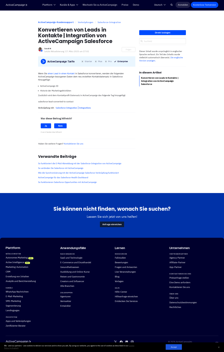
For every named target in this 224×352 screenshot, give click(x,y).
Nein (60, 126)
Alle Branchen (67, 286)
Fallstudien (120, 257)
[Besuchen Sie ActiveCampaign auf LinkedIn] (126, 342)
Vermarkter (65, 301)
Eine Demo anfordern (179, 282)
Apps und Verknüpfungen (18, 321)
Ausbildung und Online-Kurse (75, 271)
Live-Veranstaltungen (125, 271)
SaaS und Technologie (71, 257)
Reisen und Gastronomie (72, 276)
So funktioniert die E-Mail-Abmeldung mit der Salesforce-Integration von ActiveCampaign (79, 163)
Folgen (128, 49)
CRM (8, 271)
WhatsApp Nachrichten (17, 291)
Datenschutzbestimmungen (183, 302)
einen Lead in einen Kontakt (61, 73)
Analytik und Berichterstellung (21, 281)
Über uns (173, 297)
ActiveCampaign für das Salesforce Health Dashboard (63, 177)
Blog (117, 276)
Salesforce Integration (67, 107)
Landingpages (12, 310)
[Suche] (171, 5)
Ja (46, 126)
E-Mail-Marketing (14, 296)
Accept (174, 347)
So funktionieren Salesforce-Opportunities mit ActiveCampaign (67, 182)
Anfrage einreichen (112, 224)
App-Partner (175, 267)
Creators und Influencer (72, 281)
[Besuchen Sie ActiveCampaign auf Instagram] (132, 342)
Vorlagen (119, 281)
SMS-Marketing (13, 301)
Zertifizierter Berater (16, 325)
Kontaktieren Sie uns (73, 143)
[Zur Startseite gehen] (16, 5)
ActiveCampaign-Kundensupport (56, 22)
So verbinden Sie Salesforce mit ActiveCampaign (60, 168)
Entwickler (65, 305)
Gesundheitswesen (69, 267)
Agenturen (65, 296)
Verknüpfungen (85, 22)
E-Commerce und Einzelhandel (75, 262)
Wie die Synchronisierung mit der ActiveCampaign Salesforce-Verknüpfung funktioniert (78, 172)
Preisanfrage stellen (179, 277)
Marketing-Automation (17, 267)
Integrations (85, 107)
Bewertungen (121, 262)
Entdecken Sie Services (126, 301)
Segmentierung (13, 305)
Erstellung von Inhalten (17, 276)
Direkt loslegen (162, 32)
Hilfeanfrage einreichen (126, 296)
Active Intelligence (15, 262)
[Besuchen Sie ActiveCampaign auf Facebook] (121, 342)
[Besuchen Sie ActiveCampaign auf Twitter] (115, 342)
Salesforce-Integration (109, 22)
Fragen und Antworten (126, 267)
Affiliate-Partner (177, 262)
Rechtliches (175, 307)
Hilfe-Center (121, 291)
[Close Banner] (219, 347)
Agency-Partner (177, 257)
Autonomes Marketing (17, 257)
